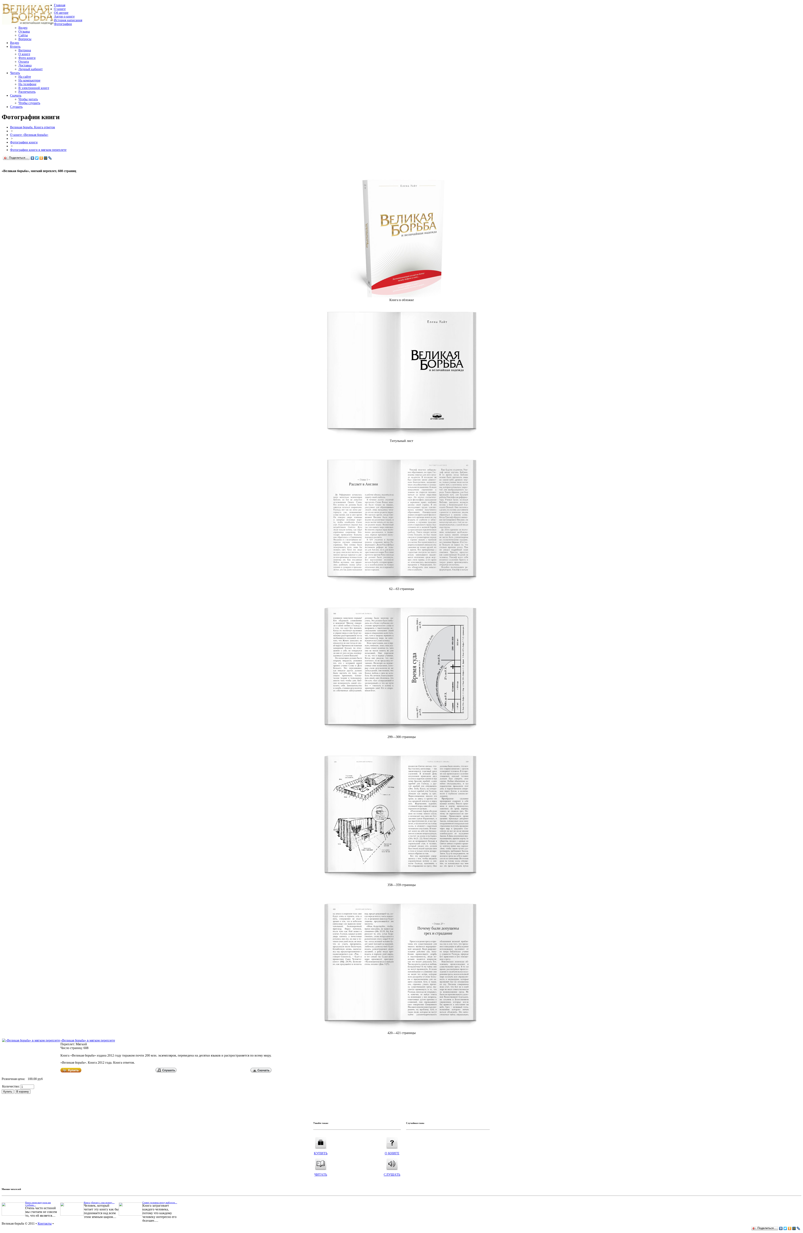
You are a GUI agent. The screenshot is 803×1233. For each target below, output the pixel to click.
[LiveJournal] (50, 158)
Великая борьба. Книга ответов (32, 127)
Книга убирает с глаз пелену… (99, 1202)
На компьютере (29, 80)
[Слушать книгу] (166, 1071)
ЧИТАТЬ (320, 1174)
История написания (68, 20)
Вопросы (24, 39)
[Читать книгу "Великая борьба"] (320, 1163)
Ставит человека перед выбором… (159, 1202)
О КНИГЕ (392, 1153)
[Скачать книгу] (261, 1071)
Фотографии (63, 24)
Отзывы (24, 31)
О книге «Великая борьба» (29, 135)
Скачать (15, 95)
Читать (15, 73)
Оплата (23, 61)
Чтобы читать (28, 99)
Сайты (23, 35)
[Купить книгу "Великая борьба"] (320, 1141)
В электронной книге (33, 88)
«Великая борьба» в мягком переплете (87, 1040)
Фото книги (27, 58)
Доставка (25, 65)
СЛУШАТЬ (392, 1174)
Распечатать (27, 91)
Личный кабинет (30, 69)
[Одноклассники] (41, 158)
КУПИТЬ (320, 1153)
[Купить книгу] (402, 296)
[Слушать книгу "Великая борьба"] (392, 1163)
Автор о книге (64, 16)
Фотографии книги (24, 142)
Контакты (45, 1223)
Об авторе (61, 12)
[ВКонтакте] (32, 158)
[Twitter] (37, 158)
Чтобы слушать (29, 103)
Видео (22, 27)
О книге (60, 9)
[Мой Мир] (45, 158)
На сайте (24, 76)
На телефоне (27, 84)
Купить (15, 46)
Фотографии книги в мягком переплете (38, 150)
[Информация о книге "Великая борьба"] (392, 1141)
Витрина (24, 50)
